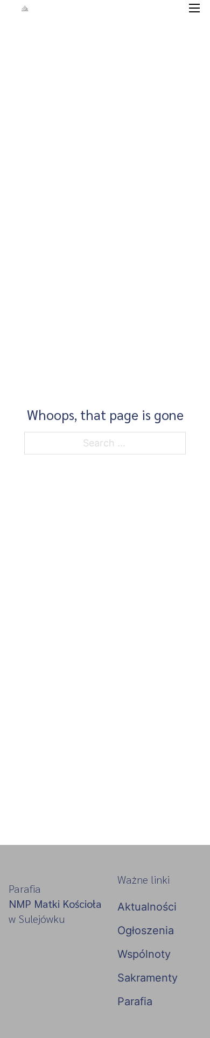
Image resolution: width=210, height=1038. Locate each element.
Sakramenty (147, 977)
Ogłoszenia (145, 930)
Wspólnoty (144, 954)
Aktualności (147, 906)
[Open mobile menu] (194, 8)
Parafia (134, 1001)
